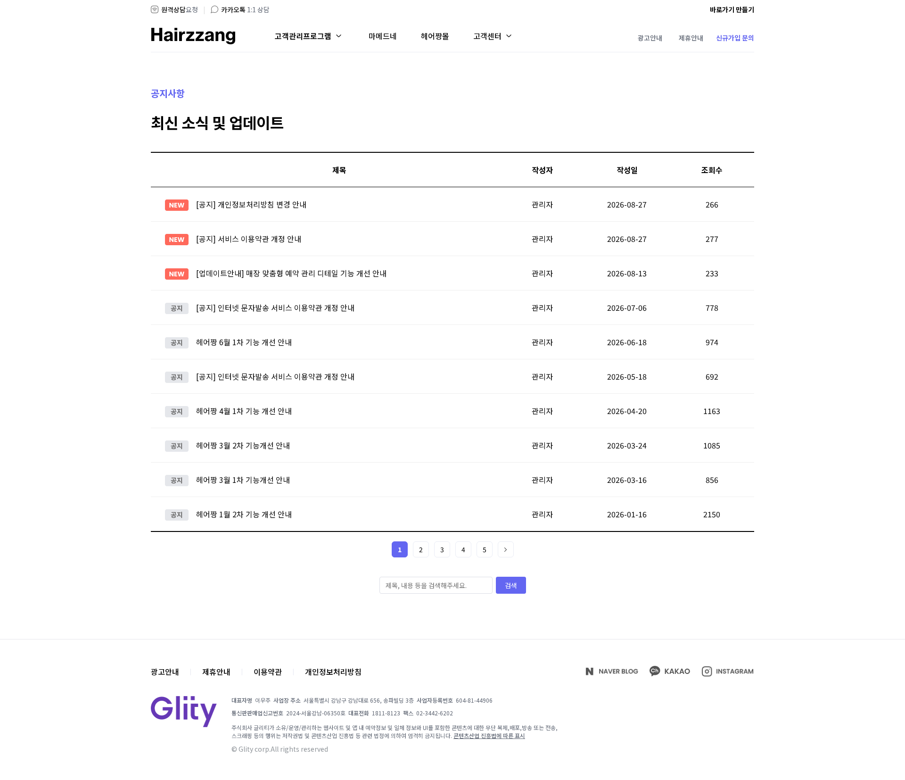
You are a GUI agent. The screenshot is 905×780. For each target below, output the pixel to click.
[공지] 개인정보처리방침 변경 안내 (251, 204)
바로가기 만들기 (732, 9)
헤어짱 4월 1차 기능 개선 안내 (244, 410)
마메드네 (383, 35)
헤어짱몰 (435, 35)
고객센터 (487, 35)
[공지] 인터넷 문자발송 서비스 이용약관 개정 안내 (275, 307)
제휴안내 (691, 37)
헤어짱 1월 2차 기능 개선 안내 (244, 514)
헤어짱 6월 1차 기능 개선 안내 (244, 342)
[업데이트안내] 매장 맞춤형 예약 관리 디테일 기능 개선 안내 (291, 273)
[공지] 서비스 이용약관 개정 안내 (248, 238)
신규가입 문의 (735, 37)
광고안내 (650, 37)
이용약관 (268, 671)
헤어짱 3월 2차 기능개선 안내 (243, 445)
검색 (511, 585)
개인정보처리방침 (333, 671)
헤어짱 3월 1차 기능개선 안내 (243, 479)
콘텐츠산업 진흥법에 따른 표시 (489, 735)
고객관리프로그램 (303, 35)
